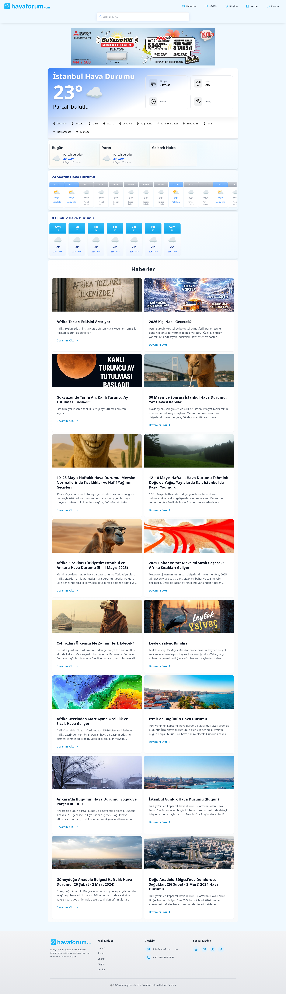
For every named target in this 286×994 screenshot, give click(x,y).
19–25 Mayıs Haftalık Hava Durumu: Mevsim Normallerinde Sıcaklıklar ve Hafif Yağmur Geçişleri (96, 482)
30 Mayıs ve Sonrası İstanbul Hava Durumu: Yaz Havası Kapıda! (188, 399)
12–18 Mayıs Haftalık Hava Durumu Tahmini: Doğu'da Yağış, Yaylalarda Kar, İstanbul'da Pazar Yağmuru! (188, 482)
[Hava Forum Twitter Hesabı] (213, 949)
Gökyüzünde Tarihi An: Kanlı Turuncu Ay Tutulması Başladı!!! (92, 399)
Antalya (127, 123)
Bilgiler (101, 964)
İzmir (95, 123)
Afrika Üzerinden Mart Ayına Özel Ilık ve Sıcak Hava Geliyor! (92, 721)
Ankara (80, 123)
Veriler (101, 969)
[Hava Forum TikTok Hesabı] (221, 949)
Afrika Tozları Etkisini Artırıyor (83, 321)
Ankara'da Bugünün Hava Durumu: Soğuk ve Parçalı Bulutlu (97, 801)
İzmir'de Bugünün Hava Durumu (178, 718)
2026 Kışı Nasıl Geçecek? (170, 321)
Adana (110, 123)
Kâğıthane (146, 123)
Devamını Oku (65, 340)
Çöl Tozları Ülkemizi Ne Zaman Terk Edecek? (95, 643)
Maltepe (85, 132)
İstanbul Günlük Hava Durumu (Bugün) (184, 799)
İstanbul (62, 123)
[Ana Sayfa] (27, 6)
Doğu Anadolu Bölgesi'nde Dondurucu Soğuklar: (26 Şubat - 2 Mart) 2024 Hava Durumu (184, 884)
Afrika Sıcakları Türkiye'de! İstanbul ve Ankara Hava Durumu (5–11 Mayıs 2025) (92, 565)
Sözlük (101, 958)
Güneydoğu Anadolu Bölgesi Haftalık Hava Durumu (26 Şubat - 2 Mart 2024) (94, 882)
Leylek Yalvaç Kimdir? (168, 643)
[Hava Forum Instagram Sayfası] (196, 949)
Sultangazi (193, 123)
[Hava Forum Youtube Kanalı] (204, 949)
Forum (101, 953)
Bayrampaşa (64, 132)
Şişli (209, 123)
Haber (101, 948)
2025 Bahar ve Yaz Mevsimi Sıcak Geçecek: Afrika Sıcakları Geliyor (186, 565)
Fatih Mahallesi (169, 123)
